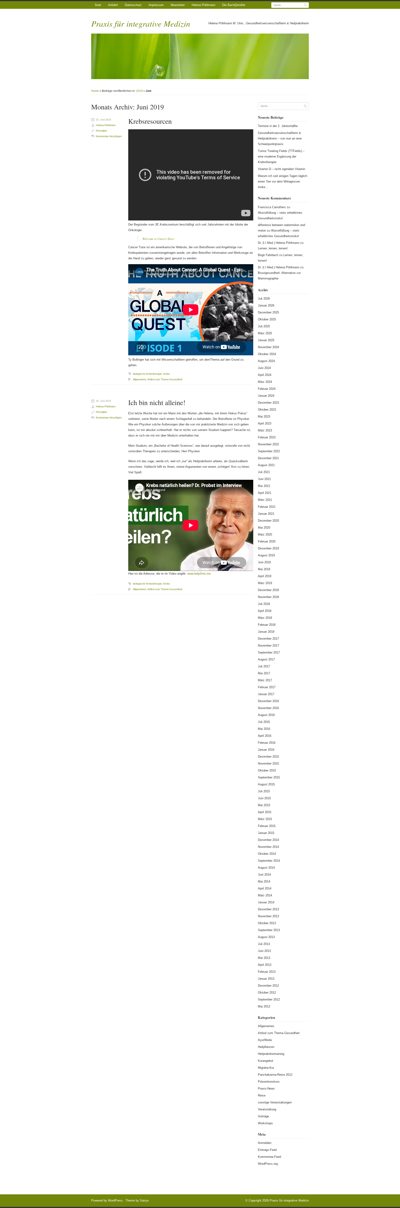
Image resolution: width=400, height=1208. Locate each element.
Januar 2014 (266, 902)
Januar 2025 (266, 340)
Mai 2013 (264, 958)
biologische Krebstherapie (147, 373)
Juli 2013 (264, 944)
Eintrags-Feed (267, 1150)
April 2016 (264, 735)
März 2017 (265, 680)
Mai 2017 (264, 673)
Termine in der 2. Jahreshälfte (278, 126)
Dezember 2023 (268, 402)
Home (95, 91)
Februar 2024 (266, 388)
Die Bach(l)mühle (233, 5)
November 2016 (268, 708)
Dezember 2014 (268, 840)
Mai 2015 (264, 805)
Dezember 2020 (268, 520)
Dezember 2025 (268, 312)
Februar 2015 (266, 826)
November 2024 (268, 347)
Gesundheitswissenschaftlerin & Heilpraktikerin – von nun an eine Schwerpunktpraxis (280, 138)
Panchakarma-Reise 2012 (275, 1074)
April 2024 (264, 375)
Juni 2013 (264, 951)
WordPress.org (268, 1163)
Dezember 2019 (268, 548)
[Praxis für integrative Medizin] (200, 56)
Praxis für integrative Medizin (140, 23)
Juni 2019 (264, 562)
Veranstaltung (267, 1109)
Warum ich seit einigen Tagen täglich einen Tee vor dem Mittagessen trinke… (282, 181)
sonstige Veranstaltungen (275, 1102)
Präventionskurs (269, 1081)
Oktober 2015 (267, 770)
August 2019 (266, 555)
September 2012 (269, 999)
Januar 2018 (266, 631)
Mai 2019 (264, 569)
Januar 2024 (266, 395)
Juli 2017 (264, 666)
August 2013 (266, 937)
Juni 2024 (264, 368)
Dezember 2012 (268, 985)
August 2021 (266, 465)
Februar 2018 (266, 624)
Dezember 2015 (268, 756)
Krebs (166, 373)
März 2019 (265, 583)
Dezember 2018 (268, 590)
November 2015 (268, 763)
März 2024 (265, 382)
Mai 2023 (264, 416)
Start (98, 5)
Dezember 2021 (268, 458)
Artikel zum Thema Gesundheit (164, 379)
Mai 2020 (264, 527)
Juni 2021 (264, 479)
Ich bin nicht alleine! (156, 402)
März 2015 (265, 819)
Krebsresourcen (150, 121)
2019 (139, 91)
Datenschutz (133, 5)
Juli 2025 (264, 326)
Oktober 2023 (267, 409)
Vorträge (263, 1116)
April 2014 (264, 888)
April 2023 (264, 423)
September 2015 (269, 777)
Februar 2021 (266, 506)
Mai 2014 (264, 881)
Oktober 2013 (267, 923)
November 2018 (268, 597)
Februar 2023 (266, 437)
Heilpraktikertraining (271, 1054)
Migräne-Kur (266, 1067)
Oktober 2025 (267, 319)
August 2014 (266, 867)
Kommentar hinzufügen (109, 136)
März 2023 (265, 430)
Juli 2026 (264, 298)
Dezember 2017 (268, 638)
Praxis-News (266, 1088)
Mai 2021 (264, 486)
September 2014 (269, 860)
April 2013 (264, 964)
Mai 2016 (264, 729)
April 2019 (264, 576)
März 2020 (265, 534)
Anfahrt (113, 5)
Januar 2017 (266, 694)
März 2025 (265, 333)
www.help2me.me (199, 573)
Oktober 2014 (267, 853)
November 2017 (268, 645)
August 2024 (266, 361)
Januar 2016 (266, 749)
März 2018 (265, 617)
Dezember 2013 (268, 909)
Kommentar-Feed (269, 1156)
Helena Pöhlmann (203, 5)
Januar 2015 (266, 833)
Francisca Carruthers (272, 207)
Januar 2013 (266, 978)
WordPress (115, 1200)
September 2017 (269, 652)
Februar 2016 (266, 742)
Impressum (156, 5)
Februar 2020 (266, 541)
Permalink (101, 130)
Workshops (265, 1123)
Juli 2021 (264, 472)
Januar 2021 (266, 513)
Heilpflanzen (266, 1047)
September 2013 (269, 930)
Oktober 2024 (267, 354)
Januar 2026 (266, 305)
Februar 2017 (266, 687)
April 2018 (264, 611)
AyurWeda (265, 1040)
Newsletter (178, 5)
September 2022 (269, 451)
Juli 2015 (264, 791)
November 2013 (268, 916)
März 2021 (265, 500)
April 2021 (264, 493)
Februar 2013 (266, 971)
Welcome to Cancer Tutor (158, 239)
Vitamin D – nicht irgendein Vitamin (281, 169)
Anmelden (264, 1143)
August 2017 (266, 659)
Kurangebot (265, 1060)
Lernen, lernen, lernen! (273, 248)
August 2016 (266, 715)
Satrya (144, 1200)
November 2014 (268, 847)
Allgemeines (139, 379)
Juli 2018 (264, 604)
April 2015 (264, 812)
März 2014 (265, 895)
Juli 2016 (264, 722)
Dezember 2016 (268, 701)
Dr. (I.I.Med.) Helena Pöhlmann (278, 243)
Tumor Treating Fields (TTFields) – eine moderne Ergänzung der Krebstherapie (281, 156)
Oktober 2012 (267, 992)
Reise (262, 1095)
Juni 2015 (264, 798)
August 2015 (266, 784)
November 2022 (268, 444)
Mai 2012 (264, 1006)
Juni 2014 (264, 874)
